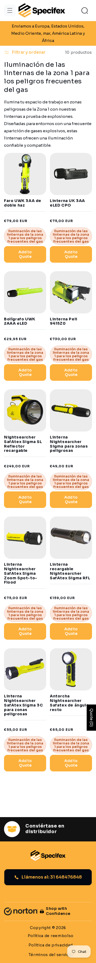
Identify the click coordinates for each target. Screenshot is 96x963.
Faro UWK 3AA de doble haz (22, 203)
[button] (10, 10)
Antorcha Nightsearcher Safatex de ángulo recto (69, 703)
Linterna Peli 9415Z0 (63, 321)
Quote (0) (91, 717)
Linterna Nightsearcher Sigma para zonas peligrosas (69, 444)
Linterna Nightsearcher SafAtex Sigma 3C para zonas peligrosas (23, 705)
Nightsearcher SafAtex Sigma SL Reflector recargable (23, 444)
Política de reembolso (51, 935)
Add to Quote (25, 254)
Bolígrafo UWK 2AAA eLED (19, 321)
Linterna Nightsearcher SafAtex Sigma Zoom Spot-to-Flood (20, 573)
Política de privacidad (51, 945)
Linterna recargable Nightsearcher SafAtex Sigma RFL (70, 571)
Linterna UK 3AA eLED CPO (67, 203)
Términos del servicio (51, 954)
